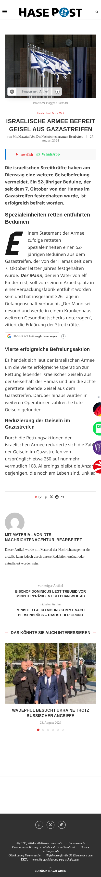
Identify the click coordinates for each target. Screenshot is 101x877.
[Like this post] (39, 497)
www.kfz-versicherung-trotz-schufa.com (55, 859)
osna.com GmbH (53, 843)
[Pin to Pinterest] (57, 497)
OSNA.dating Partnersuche (24, 855)
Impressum (75, 843)
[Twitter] (50, 825)
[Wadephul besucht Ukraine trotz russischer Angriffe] (50, 673)
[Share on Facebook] (46, 497)
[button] (9, 687)
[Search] (97, 12)
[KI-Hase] (12, 92)
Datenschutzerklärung (25, 847)
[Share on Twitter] (51, 497)
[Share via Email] (62, 497)
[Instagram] (62, 825)
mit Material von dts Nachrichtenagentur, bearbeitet (48, 136)
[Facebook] (39, 825)
